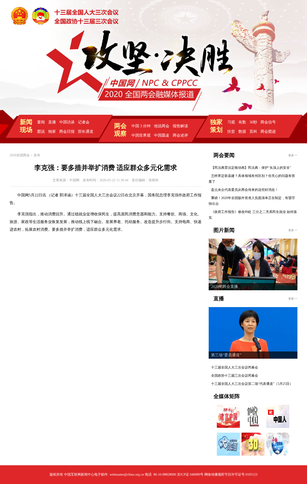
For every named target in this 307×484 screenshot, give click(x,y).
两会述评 (180, 135)
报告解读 (180, 126)
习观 (231, 122)
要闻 (41, 122)
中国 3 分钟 (141, 126)
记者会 (83, 122)
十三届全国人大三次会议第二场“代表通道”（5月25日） (252, 384)
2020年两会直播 (224, 286)
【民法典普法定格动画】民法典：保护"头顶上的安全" (251, 167)
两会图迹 (268, 131)
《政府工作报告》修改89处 (231, 212)
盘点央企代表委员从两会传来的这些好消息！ (244, 190)
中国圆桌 (161, 135)
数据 (242, 131)
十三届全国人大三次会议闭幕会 (234, 367)
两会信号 (268, 122)
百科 (253, 131)
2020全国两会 (20, 155)
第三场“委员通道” (226, 355)
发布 (37, 155)
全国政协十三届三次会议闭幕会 (234, 375)
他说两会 (161, 126)
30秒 (253, 122)
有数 (242, 122)
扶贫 (231, 131)
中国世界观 (141, 135)
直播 (52, 122)
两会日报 (67, 131)
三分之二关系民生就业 (269, 212)
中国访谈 (67, 122)
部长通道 (85, 131)
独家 (52, 131)
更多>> (292, 155)
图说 (41, 131)
